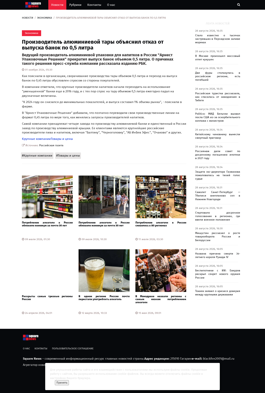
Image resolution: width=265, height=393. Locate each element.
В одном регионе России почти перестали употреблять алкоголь (104, 298)
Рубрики (75, 5)
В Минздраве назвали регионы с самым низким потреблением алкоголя (160, 299)
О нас (111, 5)
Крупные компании (36, 139)
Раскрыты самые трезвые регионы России (47, 298)
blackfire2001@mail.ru (218, 358)
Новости (57, 5)
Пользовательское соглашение (73, 348)
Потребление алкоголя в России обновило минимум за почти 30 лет (47, 224)
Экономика (44, 17)
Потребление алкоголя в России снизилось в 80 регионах (160, 224)
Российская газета (51, 145)
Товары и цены (62, 139)
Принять (61, 382)
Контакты (94, 5)
